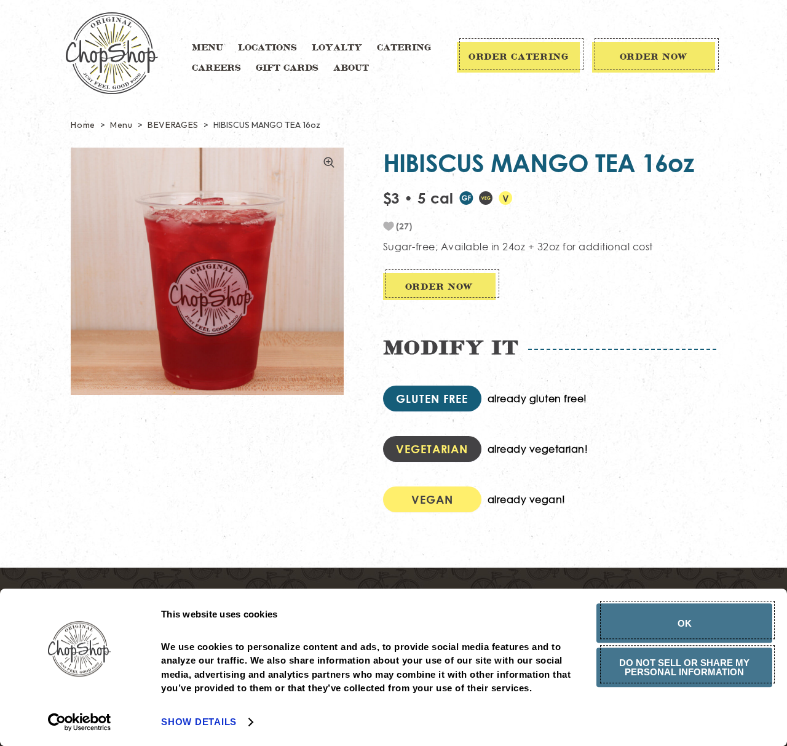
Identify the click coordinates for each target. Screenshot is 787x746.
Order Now (654, 57)
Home (83, 124)
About (351, 68)
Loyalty (337, 48)
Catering (404, 48)
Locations (267, 48)
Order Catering (519, 57)
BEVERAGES (173, 124)
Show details (199, 721)
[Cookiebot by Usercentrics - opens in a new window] (79, 722)
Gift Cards (287, 68)
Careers (216, 68)
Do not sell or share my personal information (684, 667)
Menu (207, 48)
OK (685, 623)
